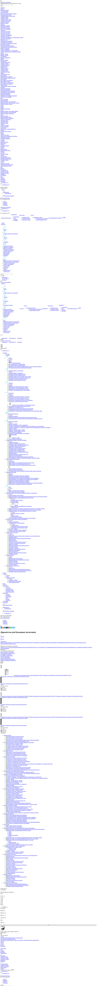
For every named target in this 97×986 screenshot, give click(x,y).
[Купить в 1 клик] (1, 666)
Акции (2, 942)
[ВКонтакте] (1, 627)
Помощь (2, 961)
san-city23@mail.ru (6, 198)
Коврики (7, 648)
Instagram (5, 202)
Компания (8, 595)
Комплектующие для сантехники (15, 495)
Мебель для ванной (12, 423)
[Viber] (9, 627)
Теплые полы (11, 568)
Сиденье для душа (37, 647)
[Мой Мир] (5, 627)
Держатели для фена (45, 647)
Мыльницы (82, 647)
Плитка (10, 557)
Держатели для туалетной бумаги (8, 647)
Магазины (3, 955)
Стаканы (65, 647)
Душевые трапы (14, 525)
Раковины (10, 474)
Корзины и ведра (75, 647)
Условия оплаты (4, 956)
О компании (3, 948)
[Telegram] (14, 627)
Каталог (7, 355)
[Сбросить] (48, 925)
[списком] (2, 661)
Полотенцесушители (13, 416)
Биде (9, 489)
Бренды (2, 945)
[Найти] (2, 6)
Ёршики (17, 647)
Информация (3, 953)
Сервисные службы (12, 580)
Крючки (52, 647)
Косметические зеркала (24, 647)
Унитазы (10, 385)
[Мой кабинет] (1, 336)
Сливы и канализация (13, 521)
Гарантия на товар (5, 959)
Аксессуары (11, 534)
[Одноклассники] (3, 627)
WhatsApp (5, 205)
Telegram (5, 203)
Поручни (87, 647)
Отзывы (2, 950)
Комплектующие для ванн (17, 500)
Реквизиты (3, 960)
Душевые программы (13, 442)
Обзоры (2, 968)
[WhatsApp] (10, 627)
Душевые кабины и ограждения (15, 373)
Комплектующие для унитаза (17, 513)
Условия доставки (5, 958)
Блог (2, 949)
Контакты (3, 952)
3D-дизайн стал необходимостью (8, 939)
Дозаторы (69, 647)
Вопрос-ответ (4, 967)
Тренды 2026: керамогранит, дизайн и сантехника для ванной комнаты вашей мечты (20, 940)
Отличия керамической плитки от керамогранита (12, 937)
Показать (3, 926)
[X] (7, 627)
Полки (31, 647)
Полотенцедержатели (58, 647)
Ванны (10, 360)
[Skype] (12, 627)
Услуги (7, 576)
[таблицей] (3, 661)
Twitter (4, 201)
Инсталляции (11, 461)
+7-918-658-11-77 (5, 182)
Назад (8, 354)
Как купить (8, 588)
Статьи (2, 936)
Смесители (10, 395)
